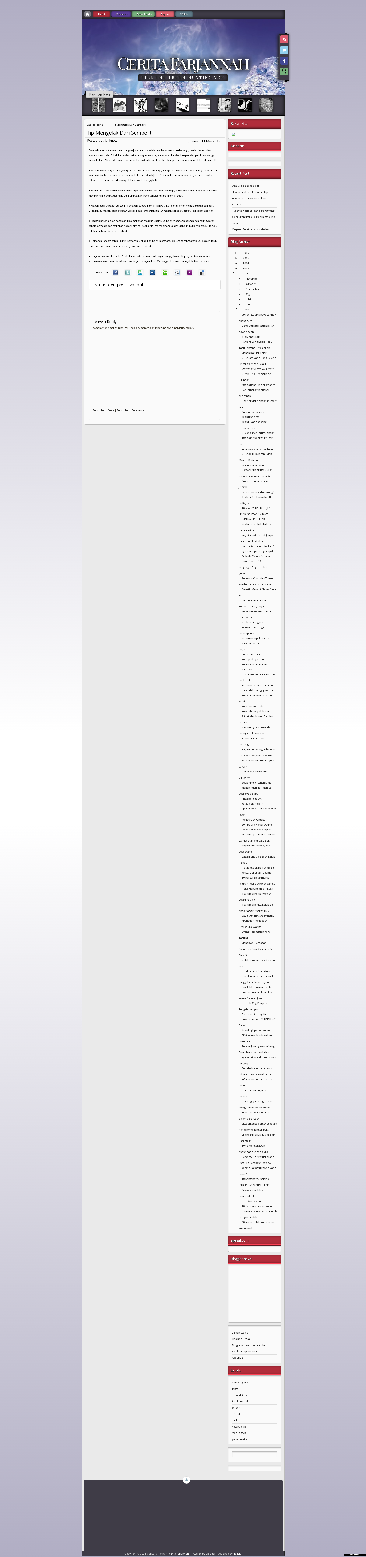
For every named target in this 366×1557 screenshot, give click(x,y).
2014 (246, 263)
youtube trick (239, 1439)
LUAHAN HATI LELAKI (254, 519)
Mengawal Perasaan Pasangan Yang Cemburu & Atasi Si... (255, 949)
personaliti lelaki (251, 654)
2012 (245, 273)
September (252, 289)
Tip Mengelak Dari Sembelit (119, 132)
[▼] (237, 273)
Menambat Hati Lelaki (254, 352)
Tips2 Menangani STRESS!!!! (258, 888)
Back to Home (95, 124)
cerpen (236, 1407)
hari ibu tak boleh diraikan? (258, 546)
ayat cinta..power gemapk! (257, 551)
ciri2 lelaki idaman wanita (256, 987)
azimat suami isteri (253, 465)
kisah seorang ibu (252, 622)
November (252, 278)
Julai (248, 299)
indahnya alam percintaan (257, 449)
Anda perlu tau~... (252, 798)
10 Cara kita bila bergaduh (257, 1206)
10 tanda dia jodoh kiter (256, 711)
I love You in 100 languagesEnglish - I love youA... (253, 567)
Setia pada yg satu (253, 659)
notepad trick (240, 1426)
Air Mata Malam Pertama (256, 556)
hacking (236, 1420)
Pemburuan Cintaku (253, 819)
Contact (121, 14)
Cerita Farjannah (183, 63)
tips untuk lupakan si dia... (257, 638)
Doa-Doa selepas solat (245, 185)
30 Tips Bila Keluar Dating (257, 824)
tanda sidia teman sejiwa (256, 829)
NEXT (359, 60)
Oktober (251, 283)
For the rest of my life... (255, 1014)
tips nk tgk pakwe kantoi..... (257, 1030)
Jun (248, 304)
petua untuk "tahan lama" (257, 782)
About (101, 14)
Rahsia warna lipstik (254, 412)
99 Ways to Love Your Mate (258, 369)
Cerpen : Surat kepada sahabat (250, 229)
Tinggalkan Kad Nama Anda (248, 1345)
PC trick (236, 1414)
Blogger (210, 1553)
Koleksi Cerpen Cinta (244, 1351)
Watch (184, 14)
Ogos (249, 294)
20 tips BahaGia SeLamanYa (258, 385)
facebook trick (240, 1401)
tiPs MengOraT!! (251, 336)
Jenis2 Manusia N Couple (256, 872)
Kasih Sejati (249, 669)
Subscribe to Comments (130, 410)
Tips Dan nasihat (252, 1201)
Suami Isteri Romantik (254, 664)
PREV (6, 60)
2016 (246, 253)
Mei (247, 309)
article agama (240, 1382)
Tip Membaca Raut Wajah (257, 971)
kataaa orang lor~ (252, 803)
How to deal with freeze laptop (250, 192)
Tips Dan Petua (241, 1339)
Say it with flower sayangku (258, 915)
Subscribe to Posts (103, 410)
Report (165, 14)
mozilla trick (239, 1433)
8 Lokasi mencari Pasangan (258, 433)
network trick (239, 1395)
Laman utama (240, 1332)
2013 (246, 268)
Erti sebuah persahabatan (257, 685)
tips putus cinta (251, 417)
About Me (237, 1357)
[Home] (87, 14)
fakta (235, 1389)
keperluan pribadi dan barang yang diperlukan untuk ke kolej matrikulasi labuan (254, 217)
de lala (237, 1553)
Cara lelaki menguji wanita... (258, 690)
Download (143, 14)
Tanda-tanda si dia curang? (258, 492)
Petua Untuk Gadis (253, 706)
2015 (246, 258)
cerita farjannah (179, 1553)
